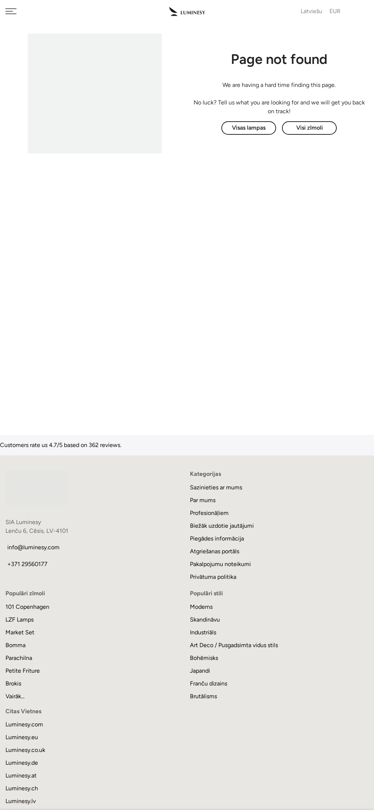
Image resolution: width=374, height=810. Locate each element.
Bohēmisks (204, 657)
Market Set (19, 632)
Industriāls (203, 632)
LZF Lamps (19, 619)
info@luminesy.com (33, 547)
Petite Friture (22, 670)
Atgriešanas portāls (214, 551)
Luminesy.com (24, 724)
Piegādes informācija (217, 538)
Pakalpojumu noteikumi (220, 564)
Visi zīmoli (309, 127)
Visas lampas (249, 127)
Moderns (201, 606)
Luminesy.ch (21, 788)
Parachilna (18, 657)
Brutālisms (203, 696)
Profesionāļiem (209, 512)
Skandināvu (205, 619)
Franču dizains (208, 683)
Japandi (200, 670)
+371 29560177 (27, 564)
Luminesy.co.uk (25, 749)
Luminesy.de (21, 762)
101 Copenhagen (27, 606)
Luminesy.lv (20, 801)
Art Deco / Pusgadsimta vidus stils (234, 645)
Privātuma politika (213, 576)
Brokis (13, 683)
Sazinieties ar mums (216, 487)
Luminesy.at (21, 775)
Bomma (15, 645)
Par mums (202, 500)
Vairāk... (14, 696)
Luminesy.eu (21, 737)
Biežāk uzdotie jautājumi (222, 525)
